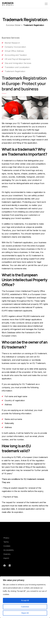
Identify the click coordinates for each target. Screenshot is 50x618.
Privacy (6, 538)
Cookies (6, 546)
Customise (25, 607)
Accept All (25, 600)
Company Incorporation (15, 47)
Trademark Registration (15, 71)
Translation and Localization (17, 67)
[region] (25, 597)
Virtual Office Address (14, 51)
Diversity (6, 554)
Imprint (6, 558)
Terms (6, 542)
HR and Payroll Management (17, 59)
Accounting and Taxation (16, 55)
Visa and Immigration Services (18, 63)
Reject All (25, 613)
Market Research (12, 43)
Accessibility (8, 550)
